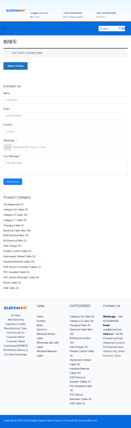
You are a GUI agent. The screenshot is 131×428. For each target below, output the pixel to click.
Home (40, 316)
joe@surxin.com (39, 13)
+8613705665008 (72, 13)
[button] (4, 28)
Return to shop (15, 65)
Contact (41, 321)
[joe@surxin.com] (34, 6)
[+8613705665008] (67, 6)
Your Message (11, 156)
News (40, 325)
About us (42, 329)
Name (6, 93)
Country (7, 124)
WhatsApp (9, 140)
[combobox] (7, 147)
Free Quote (13, 181)
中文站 (122, 28)
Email (6, 109)
